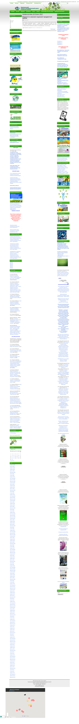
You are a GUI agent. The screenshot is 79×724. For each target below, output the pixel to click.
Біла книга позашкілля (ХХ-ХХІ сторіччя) (63, 434)
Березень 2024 (12, 507)
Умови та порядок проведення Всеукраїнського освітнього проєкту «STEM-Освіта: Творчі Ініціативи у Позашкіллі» (15, 332)
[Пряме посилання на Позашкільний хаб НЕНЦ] (15, 119)
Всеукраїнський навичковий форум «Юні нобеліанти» (15, 346)
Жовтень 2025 (12, 479)
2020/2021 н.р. (59, 42)
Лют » (13, 460)
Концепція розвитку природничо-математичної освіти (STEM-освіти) (14, 226)
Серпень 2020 (12, 571)
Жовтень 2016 (12, 640)
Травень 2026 (12, 469)
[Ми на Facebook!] (53, 3)
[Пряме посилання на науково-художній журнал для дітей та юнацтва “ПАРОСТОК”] (63, 565)
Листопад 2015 (12, 656)
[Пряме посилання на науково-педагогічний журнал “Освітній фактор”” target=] (63, 550)
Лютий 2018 (12, 616)
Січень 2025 (12, 493)
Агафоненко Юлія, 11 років (62, 171)
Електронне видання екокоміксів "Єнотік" (63, 582)
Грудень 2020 (12, 565)
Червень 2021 (12, 556)
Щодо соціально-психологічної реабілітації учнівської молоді (64, 343)
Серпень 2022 (12, 536)
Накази (38, 11)
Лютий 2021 (12, 562)
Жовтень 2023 (12, 515)
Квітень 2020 (12, 577)
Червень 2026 (12, 467)
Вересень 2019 (12, 588)
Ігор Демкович (41, 686)
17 (12, 456)
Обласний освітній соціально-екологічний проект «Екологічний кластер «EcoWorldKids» (63, 417)
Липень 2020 (12, 573)
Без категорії (33, 27)
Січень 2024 (12, 510)
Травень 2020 (12, 576)
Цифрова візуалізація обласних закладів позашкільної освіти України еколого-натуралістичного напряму (63, 300)
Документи (28, 11)
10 (12, 455)
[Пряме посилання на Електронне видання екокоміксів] (63, 588)
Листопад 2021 (12, 549)
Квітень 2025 (12, 488)
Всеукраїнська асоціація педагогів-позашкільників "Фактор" (14, 127)
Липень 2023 (12, 519)
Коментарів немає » (40, 27)
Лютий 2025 (12, 491)
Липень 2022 (12, 537)
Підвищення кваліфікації (59, 11)
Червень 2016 (12, 645)
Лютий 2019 (12, 598)
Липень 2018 (12, 608)
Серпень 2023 (12, 518)
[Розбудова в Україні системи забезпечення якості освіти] (63, 284)
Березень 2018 (12, 614)
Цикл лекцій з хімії (60, 95)
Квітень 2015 (12, 666)
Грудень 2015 (12, 654)
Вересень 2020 (12, 570)
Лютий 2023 (12, 527)
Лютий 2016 (12, 651)
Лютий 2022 (12, 545)
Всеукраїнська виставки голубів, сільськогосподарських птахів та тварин (15, 351)
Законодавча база (37, 3)
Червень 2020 (12, 574)
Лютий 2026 (12, 473)
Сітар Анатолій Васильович (62, 158)
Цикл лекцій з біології (61, 94)
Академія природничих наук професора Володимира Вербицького (62, 89)
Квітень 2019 (12, 595)
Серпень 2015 (12, 660)
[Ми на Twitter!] (56, 3)
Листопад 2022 (12, 531)
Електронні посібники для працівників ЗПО (63, 526)
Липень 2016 (12, 644)
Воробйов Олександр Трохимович (63, 156)
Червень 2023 (12, 521)
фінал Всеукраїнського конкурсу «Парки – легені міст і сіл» (15, 407)
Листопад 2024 (12, 496)
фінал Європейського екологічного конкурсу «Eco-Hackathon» (15, 356)
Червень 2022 (12, 539)
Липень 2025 (12, 484)
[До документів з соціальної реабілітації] (63, 200)
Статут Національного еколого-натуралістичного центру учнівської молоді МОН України (15, 174)
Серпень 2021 (12, 553)
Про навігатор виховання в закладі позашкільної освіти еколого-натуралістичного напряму (63, 413)
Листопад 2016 (12, 638)
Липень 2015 (12, 662)
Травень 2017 (12, 629)
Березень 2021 (12, 561)
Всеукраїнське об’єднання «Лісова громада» (14, 432)
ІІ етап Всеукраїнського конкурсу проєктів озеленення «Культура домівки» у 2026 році (15, 426)
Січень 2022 (12, 546)
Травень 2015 (12, 665)
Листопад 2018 (12, 602)
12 (15, 455)
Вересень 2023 (12, 516)
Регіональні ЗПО (29, 3)
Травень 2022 (12, 540)
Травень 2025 (12, 487)
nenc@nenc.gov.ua (41, 685)
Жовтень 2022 (12, 533)
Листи (33, 11)
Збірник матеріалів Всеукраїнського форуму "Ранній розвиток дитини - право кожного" (63, 295)
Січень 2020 (12, 582)
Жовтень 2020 (12, 568)
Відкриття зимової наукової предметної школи (37, 17)
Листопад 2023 (12, 513)
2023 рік (11, 265)
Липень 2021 (12, 555)
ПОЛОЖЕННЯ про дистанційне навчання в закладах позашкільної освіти (63, 360)
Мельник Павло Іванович (61, 160)
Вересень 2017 (12, 623)
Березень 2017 (12, 632)
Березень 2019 (12, 597)
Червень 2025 (12, 485)
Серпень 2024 (12, 500)
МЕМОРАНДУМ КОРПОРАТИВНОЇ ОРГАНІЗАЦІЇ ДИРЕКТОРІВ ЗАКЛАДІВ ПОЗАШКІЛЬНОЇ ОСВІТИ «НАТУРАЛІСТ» (15, 135)
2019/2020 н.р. (59, 41)
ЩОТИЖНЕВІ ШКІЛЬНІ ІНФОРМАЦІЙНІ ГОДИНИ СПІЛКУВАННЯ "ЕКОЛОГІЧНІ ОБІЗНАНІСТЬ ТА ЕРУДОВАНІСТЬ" (63, 405)
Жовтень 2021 (12, 550)
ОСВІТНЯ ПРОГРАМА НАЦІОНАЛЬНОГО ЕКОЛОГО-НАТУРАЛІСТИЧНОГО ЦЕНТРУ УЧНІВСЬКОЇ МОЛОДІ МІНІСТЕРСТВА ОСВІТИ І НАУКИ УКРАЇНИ (15, 180)
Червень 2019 (12, 592)
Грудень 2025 (12, 476)
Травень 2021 (12, 558)
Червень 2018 (12, 610)
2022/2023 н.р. (59, 44)
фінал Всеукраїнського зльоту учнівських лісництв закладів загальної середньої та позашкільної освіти (15, 386)
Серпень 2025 (12, 482)
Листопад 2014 (12, 674)
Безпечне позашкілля (61, 96)
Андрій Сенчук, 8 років (61, 168)
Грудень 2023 (12, 512)
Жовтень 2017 (12, 622)
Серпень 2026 (12, 464)
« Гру (11, 460)
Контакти (16, 3)
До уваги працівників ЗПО (63, 225)
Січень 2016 (12, 653)
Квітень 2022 (12, 542)
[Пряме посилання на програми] (63, 456)
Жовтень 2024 (12, 497)
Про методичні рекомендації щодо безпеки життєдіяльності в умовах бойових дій (63, 366)
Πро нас (17, 11)
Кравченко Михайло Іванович (62, 159)
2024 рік (11, 266)
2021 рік (11, 263)
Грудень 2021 (12, 548)
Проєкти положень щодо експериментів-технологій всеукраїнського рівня (14, 230)
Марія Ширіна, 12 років (61, 165)
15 (20, 455)
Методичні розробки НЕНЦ (63, 532)
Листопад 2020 (12, 567)
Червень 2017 (12, 628)
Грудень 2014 (12, 672)
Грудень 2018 (12, 601)
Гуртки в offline (59, 19)
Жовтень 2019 (12, 586)
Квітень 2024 (12, 506)
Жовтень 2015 (12, 657)
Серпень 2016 (12, 643)
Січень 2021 (12, 564)
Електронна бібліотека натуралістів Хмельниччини (63, 535)
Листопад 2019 (12, 585)
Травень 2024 (12, 504)
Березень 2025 (12, 490)
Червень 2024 (12, 503)
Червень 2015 (12, 663)
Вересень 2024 (12, 499)
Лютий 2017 (12, 634)
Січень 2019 (12, 599)
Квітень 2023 (12, 524)
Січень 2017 (12, 635)
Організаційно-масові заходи (47, 11)
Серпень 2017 (12, 625)
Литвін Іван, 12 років (60, 169)
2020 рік (11, 262)
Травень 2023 (12, 522)
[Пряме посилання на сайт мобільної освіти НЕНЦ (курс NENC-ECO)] (63, 120)
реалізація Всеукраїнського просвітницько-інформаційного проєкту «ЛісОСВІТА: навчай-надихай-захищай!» (15, 321)
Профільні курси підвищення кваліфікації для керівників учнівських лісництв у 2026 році (15, 296)
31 (12, 459)
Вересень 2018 (12, 605)
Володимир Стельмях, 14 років (62, 172)
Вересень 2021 (12, 552)
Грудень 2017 (12, 619)
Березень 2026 (12, 472)
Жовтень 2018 (12, 604)
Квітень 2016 (12, 648)
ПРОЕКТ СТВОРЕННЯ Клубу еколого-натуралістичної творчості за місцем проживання (63, 422)
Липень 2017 (12, 626)
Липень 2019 (12, 591)
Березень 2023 (12, 525)
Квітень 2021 (12, 559)
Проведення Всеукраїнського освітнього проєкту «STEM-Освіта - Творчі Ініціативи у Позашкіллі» (15, 328)
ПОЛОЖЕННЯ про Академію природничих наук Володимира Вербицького (62, 92)
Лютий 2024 (12, 509)
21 (18, 456)
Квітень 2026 (12, 470)
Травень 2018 (12, 611)
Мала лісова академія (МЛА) (15, 435)
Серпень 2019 (12, 589)
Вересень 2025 (12, 481)
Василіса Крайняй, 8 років (61, 164)
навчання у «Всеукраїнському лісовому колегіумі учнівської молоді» (15, 381)
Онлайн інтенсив (13, 315)
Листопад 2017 (12, 620)
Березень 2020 (12, 579)
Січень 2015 (12, 671)
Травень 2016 (12, 647)
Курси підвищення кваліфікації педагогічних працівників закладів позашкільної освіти (15, 302)
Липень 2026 (12, 466)
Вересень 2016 (12, 641)
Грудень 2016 (12, 637)
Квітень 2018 (12, 613)
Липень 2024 (12, 502)
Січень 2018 (12, 617)
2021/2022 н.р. (59, 43)
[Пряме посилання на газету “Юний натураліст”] (63, 579)
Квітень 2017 (12, 631)
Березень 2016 (12, 650)
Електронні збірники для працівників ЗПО (63, 529)
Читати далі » (53, 29)
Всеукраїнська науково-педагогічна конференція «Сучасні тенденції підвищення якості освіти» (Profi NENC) (15, 277)
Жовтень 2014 (12, 675)
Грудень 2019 (12, 583)
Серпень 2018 (12, 607)
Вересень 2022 (12, 534)
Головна (11, 3)
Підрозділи (22, 3)
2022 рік (11, 264)
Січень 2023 (12, 528)
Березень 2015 (12, 668)
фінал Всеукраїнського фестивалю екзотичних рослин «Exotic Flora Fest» (15, 393)
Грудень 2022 (12, 530)
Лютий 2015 (12, 669)
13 (17, 455)
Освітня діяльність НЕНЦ (63, 14)
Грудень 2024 (12, 494)
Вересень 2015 (12, 659)
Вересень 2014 (12, 677)
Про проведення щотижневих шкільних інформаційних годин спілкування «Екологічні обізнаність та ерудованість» (63, 400)
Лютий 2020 (12, 580)
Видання (23, 11)
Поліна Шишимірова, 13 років (62, 173)
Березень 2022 (12, 543)
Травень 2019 (12, 594)
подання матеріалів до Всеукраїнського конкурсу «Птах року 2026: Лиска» (15, 413)
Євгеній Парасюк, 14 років (61, 166)
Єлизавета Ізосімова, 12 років (62, 167)
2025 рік (11, 267)
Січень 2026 (12, 475)
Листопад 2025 (12, 478)
